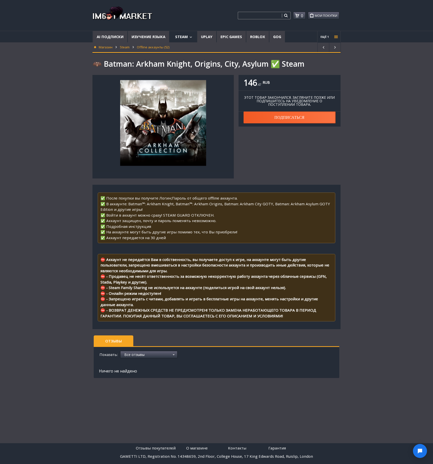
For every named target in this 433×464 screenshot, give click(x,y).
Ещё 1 (324, 37)
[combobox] (260, 15)
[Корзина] (297, 16)
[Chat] (420, 451)
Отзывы (113, 340)
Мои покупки (326, 16)
